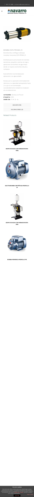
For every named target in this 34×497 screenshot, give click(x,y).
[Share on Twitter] (13, 99)
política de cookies (18, 492)
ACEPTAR (17, 495)
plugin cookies (30, 494)
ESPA (12, 97)
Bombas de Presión (17, 95)
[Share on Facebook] (11, 99)
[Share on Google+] (15, 99)
